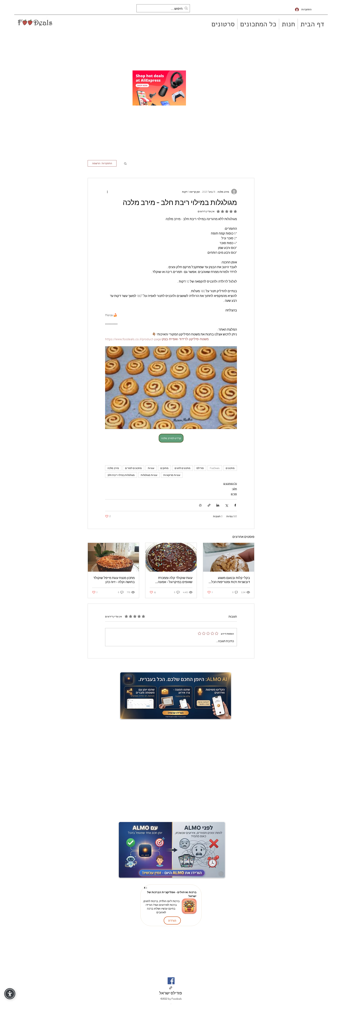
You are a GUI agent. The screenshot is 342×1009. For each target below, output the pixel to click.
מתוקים (164, 468)
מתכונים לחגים (182, 468)
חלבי (234, 488)
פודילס (200, 468)
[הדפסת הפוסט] (200, 505)
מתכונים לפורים (133, 468)
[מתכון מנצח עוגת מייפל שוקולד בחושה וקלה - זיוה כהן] (113, 557)
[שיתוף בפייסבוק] (235, 505)
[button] (125, 163)
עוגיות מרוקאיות (171, 474)
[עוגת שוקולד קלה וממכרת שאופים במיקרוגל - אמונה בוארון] (170, 557)
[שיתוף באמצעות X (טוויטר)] (226, 505)
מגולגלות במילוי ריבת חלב (121, 474)
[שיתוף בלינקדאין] (217, 505)
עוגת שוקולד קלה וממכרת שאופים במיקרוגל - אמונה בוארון (175, 580)
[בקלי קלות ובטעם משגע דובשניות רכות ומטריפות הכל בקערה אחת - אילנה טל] (228, 557)
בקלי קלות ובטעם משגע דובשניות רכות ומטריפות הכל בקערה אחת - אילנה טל (230, 580)
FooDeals (215, 468)
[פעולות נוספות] (107, 191)
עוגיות (151, 468)
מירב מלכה (113, 468)
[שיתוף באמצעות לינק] (209, 505)
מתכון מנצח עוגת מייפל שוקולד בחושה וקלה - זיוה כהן (114, 580)
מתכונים (230, 468)
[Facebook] (171, 980)
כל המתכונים (230, 483)
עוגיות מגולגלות (149, 474)
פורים (234, 493)
